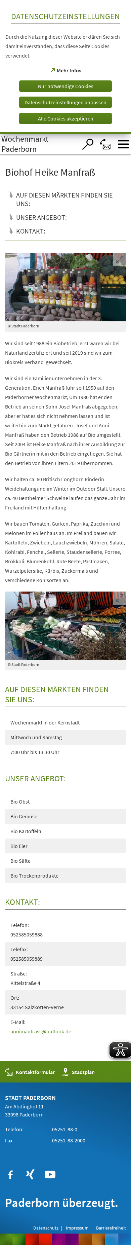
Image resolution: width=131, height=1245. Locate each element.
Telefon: (14, 1129)
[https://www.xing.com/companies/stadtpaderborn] (30, 1174)
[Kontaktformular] (105, 144)
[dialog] (65, 67)
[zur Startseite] (39, 144)
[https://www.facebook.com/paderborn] (10, 1174)
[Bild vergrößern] (65, 287)
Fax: (9, 1140)
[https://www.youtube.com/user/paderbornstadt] (50, 1174)
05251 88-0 (64, 1129)
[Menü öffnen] (123, 144)
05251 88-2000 (68, 1140)
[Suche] (87, 144)
